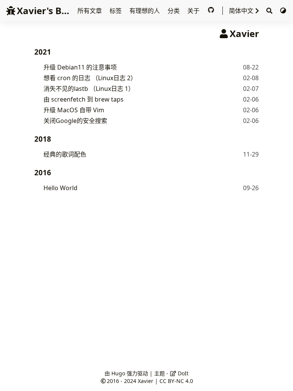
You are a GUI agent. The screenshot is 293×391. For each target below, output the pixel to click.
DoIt (182, 373)
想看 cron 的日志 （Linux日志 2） (90, 78)
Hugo (118, 373)
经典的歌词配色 (64, 154)
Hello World (60, 188)
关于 (194, 10)
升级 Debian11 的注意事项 (80, 67)
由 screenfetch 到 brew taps (83, 99)
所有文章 (90, 10)
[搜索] (269, 11)
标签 (116, 10)
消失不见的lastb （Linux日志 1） (88, 88)
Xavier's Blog (46, 10)
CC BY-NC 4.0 (176, 381)
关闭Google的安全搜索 (75, 120)
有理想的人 (145, 10)
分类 (174, 10)
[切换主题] (283, 10)
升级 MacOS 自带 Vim (73, 110)
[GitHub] (211, 10)
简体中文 (241, 10)
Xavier (145, 381)
